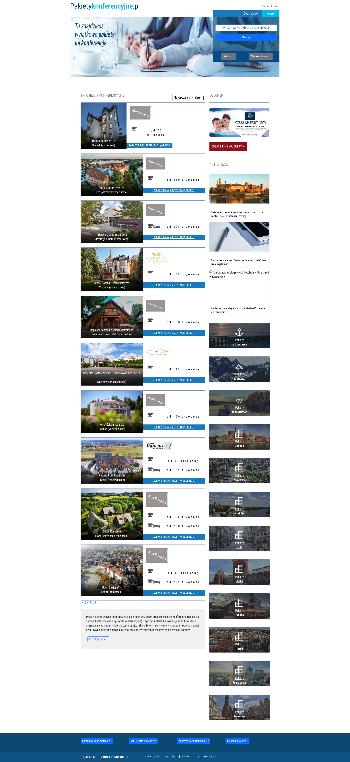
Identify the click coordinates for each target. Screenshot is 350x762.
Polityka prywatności (206, 757)
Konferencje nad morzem (95, 740)
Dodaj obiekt (251, 13)
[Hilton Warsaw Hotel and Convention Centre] (239, 122)
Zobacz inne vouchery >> (228, 146)
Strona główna (270, 6)
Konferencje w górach (142, 740)
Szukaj (246, 37)
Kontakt (271, 13)
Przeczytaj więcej (98, 639)
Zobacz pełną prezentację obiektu (149, 145)
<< (82, 602)
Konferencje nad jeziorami (193, 740)
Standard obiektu (236, 740)
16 (94, 602)
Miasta (227, 56)
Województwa (259, 56)
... (92, 602)
